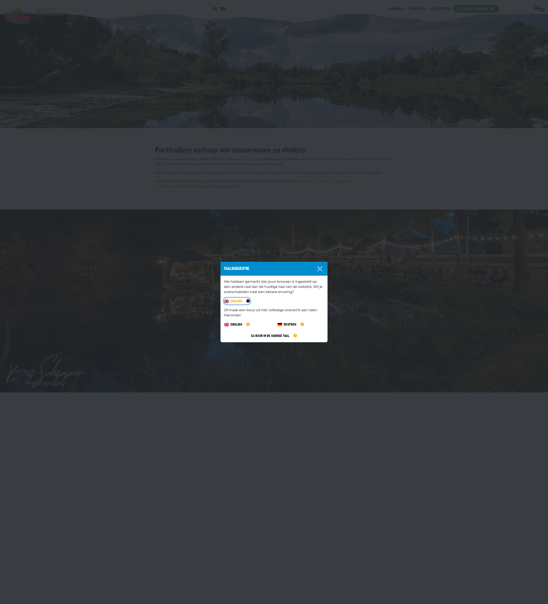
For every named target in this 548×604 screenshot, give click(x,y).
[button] (237, 301)
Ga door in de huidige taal (270, 336)
